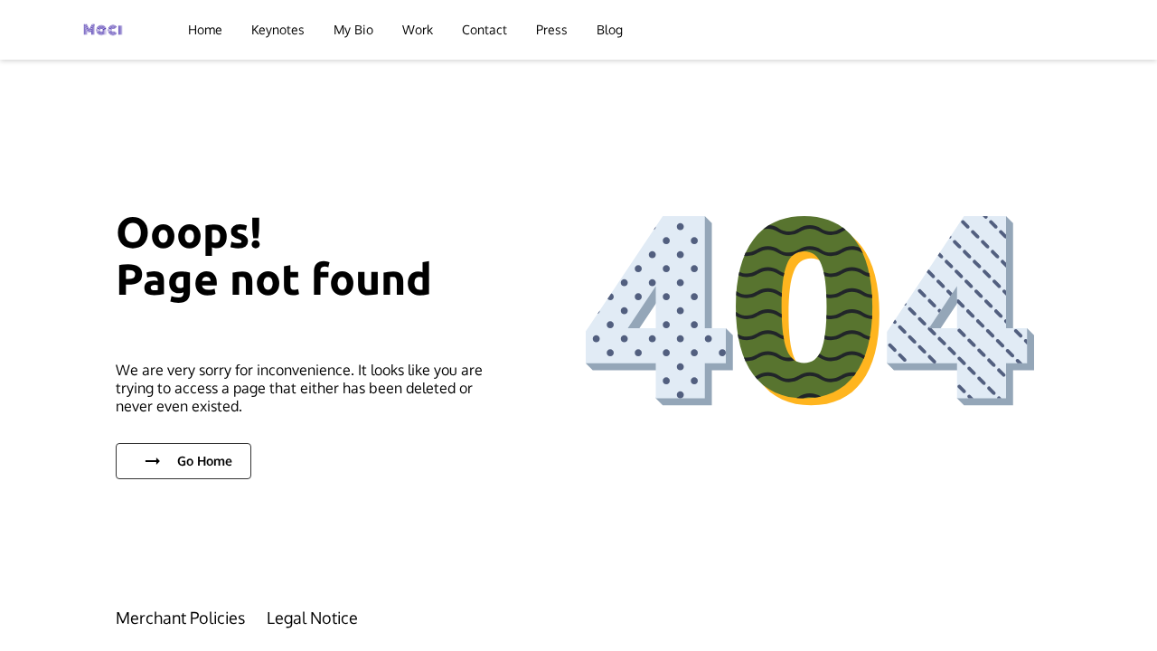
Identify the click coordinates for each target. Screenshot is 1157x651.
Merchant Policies (180, 617)
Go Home (204, 460)
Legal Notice (312, 617)
